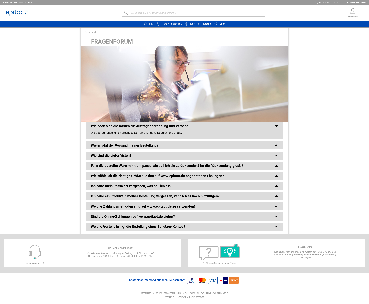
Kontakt (224, 293)
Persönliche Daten (197, 293)
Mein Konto (352, 16)
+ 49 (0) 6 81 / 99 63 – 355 (329, 2)
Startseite (91, 32)
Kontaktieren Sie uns (358, 2)
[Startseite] (17, 13)
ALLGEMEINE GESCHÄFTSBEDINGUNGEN (170, 293)
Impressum (213, 293)
